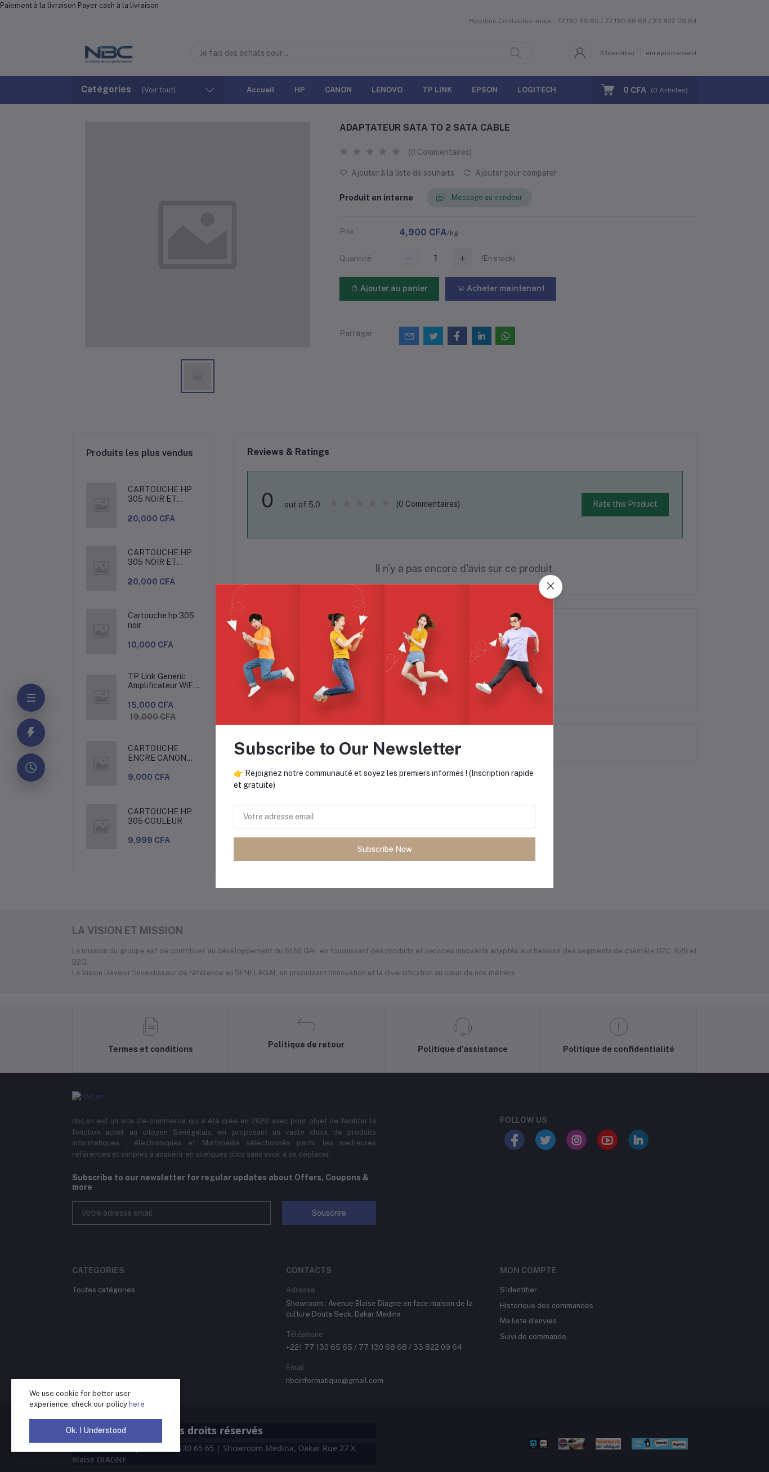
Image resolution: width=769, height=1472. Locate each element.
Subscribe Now (384, 849)
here (137, 1404)
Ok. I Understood (96, 1430)
